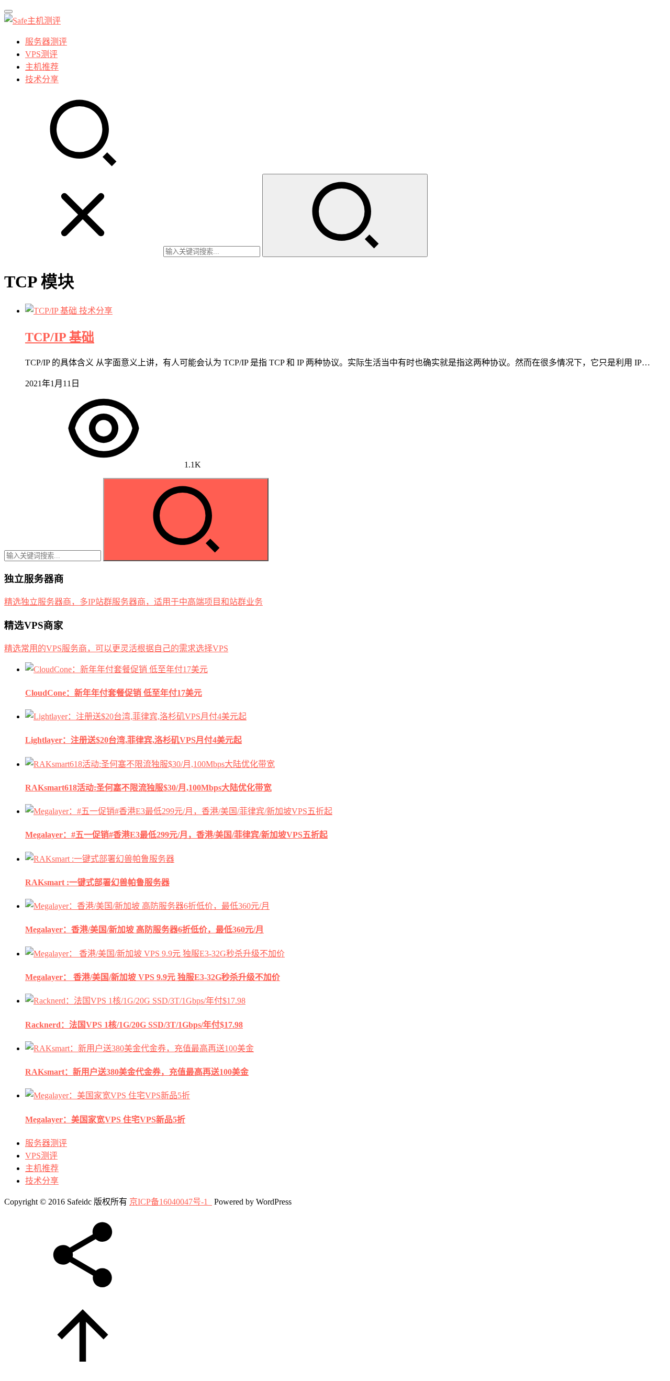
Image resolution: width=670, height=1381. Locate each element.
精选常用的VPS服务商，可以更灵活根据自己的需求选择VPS (116, 648)
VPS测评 (41, 54)
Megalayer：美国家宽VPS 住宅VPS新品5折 (105, 1119)
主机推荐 (42, 66)
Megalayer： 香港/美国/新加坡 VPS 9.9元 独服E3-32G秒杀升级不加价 (152, 977)
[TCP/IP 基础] (52, 310)
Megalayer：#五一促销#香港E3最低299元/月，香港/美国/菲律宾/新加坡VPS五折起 (176, 834)
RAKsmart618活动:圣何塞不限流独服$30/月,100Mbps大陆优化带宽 (148, 787)
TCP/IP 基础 (59, 337)
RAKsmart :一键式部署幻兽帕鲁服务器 (97, 882)
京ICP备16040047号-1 (168, 1201)
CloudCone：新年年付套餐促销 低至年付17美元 (113, 692)
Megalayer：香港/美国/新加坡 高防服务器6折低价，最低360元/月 (144, 929)
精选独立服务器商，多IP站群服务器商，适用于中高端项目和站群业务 (133, 601)
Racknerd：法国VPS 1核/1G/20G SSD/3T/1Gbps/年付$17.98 (134, 1024)
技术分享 (42, 79)
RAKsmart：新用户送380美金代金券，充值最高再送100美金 (137, 1071)
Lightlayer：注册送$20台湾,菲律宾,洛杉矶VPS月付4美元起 (133, 740)
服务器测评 (46, 41)
